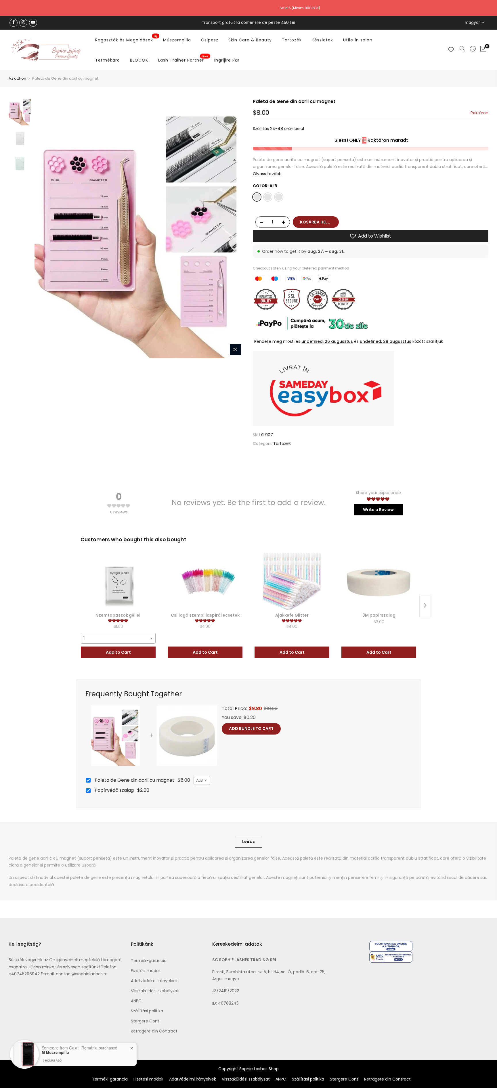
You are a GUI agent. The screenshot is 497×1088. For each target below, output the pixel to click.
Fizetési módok (146, 971)
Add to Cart (118, 652)
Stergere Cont (145, 1021)
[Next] (234, 228)
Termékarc (107, 60)
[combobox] (118, 638)
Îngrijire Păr (227, 60)
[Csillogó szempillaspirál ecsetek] (205, 581)
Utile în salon (357, 40)
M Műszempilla (55, 1052)
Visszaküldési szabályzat (155, 991)
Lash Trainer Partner (183, 59)
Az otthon (17, 78)
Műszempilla (177, 40)
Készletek (322, 40)
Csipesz (209, 40)
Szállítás (261, 129)
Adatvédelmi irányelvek (154, 981)
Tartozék (292, 40)
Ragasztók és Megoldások (126, 39)
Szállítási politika (147, 1011)
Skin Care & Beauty (250, 40)
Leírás (248, 841)
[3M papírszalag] (378, 581)
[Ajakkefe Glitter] (292, 581)
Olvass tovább (267, 174)
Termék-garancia (149, 960)
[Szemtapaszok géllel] (118, 581)
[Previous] (45, 228)
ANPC (136, 1001)
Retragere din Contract (154, 1031)
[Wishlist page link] (451, 50)
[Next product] (425, 605)
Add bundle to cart (251, 728)
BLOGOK (139, 60)
